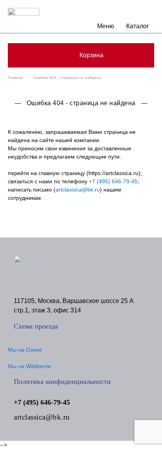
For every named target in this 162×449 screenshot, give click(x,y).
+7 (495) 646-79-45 (113, 181)
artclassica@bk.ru (77, 189)
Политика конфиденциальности (62, 381)
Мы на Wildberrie (29, 366)
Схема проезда (36, 326)
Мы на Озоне (25, 350)
